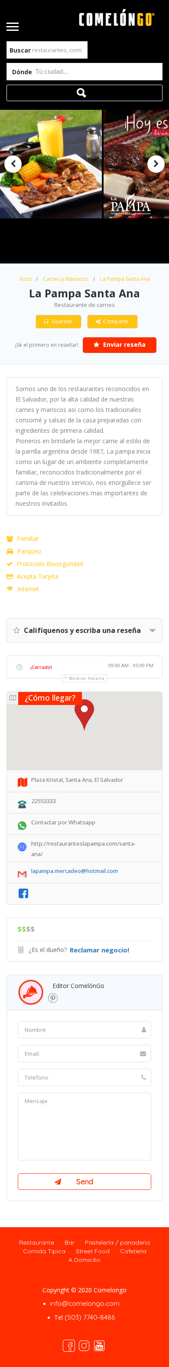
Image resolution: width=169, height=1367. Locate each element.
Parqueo (29, 551)
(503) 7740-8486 (90, 1317)
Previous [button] (13, 164)
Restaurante (36, 1242)
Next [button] (156, 164)
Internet (28, 589)
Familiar (28, 538)
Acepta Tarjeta (37, 576)
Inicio (26, 279)
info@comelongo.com (85, 1303)
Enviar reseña (123, 344)
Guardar (61, 321)
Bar (70, 1242)
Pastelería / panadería (117, 1242)
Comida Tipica (44, 1251)
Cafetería (133, 1251)
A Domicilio (84, 1260)
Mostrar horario (86, 678)
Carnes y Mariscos (65, 279)
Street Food (93, 1251)
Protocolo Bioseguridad (49, 564)
